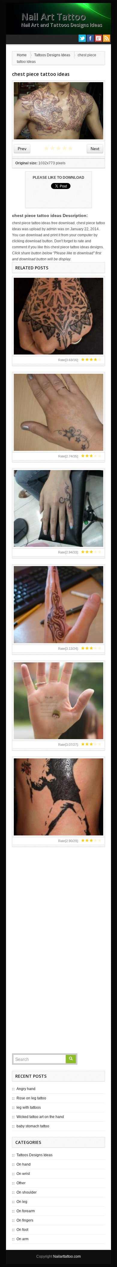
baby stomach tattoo (32, 1126)
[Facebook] (90, 38)
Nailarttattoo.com (67, 1256)
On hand (23, 1164)
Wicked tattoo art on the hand (40, 1117)
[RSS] (106, 38)
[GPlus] (98, 38)
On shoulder (26, 1192)
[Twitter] (82, 38)
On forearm (25, 1211)
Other (21, 1183)
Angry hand (25, 1089)
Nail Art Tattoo (53, 16)
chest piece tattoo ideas (41, 74)
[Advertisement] (58, 961)
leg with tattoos (28, 1107)
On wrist (23, 1174)
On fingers (24, 1220)
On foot (22, 1230)
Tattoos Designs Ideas (52, 55)
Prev (22, 148)
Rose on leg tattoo (31, 1098)
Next (95, 148)
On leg (21, 1202)
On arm (22, 1239)
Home (22, 55)
